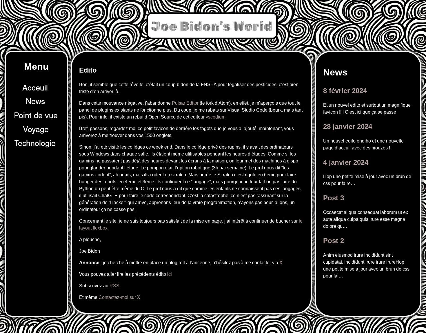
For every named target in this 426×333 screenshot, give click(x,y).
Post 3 (333, 198)
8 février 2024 (345, 91)
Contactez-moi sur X (119, 297)
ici (169, 274)
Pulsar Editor (185, 103)
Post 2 (333, 241)
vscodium (215, 116)
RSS (114, 285)
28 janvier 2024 (347, 126)
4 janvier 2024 (345, 162)
